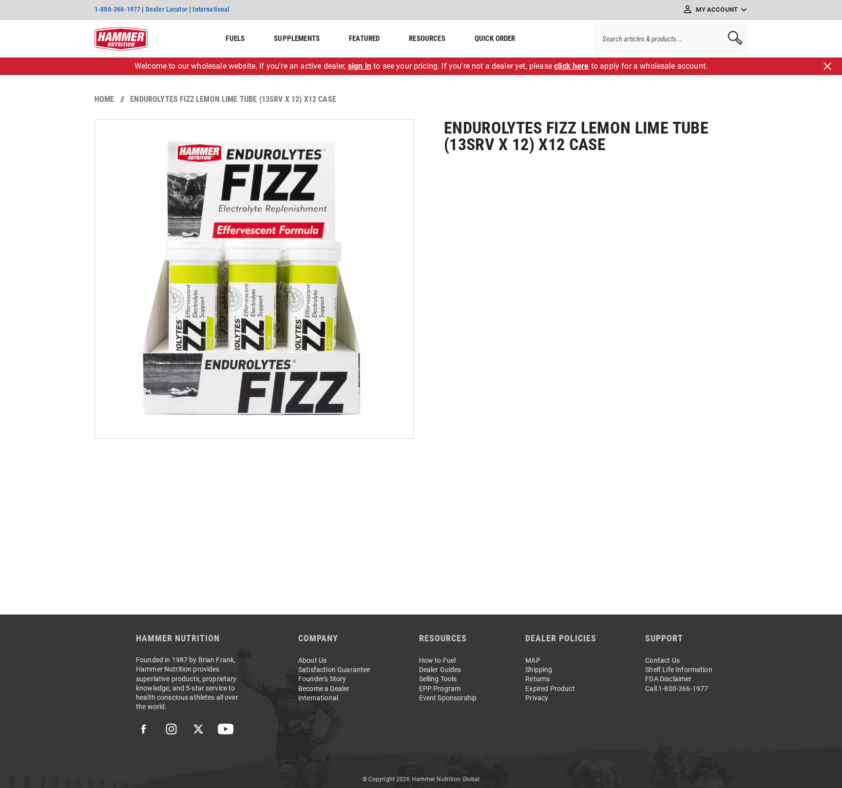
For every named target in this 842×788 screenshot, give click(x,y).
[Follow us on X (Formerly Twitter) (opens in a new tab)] (198, 729)
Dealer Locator (167, 9)
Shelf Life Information (678, 669)
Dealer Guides (440, 669)
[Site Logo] (121, 39)
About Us (312, 660)
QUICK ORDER (495, 38)
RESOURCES (427, 38)
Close (827, 66)
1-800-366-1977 (117, 9)
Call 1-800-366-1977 (676, 688)
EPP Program (440, 688)
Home (105, 99)
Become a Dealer (323, 688)
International (211, 9)
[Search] (732, 39)
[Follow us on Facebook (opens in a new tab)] (144, 729)
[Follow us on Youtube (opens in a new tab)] (225, 729)
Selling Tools (438, 679)
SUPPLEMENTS (297, 38)
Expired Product (549, 688)
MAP (532, 660)
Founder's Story (322, 679)
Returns (537, 679)
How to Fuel (437, 660)
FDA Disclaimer (668, 679)
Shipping (538, 669)
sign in (359, 66)
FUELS (235, 38)
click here (571, 66)
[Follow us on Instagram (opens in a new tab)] (171, 729)
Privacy (536, 698)
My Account (717, 9)
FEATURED (364, 38)
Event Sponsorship (448, 698)
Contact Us (662, 660)
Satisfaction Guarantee (334, 669)
